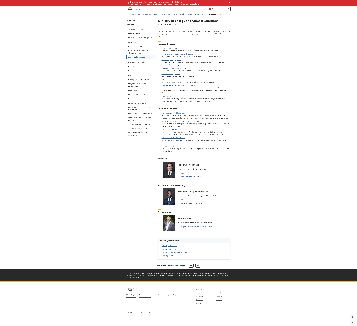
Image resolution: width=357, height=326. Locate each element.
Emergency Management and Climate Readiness (138, 51)
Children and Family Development (140, 38)
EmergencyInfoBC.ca (154, 4)
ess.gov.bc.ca (194, 4)
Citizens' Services (134, 42)
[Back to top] (352, 316)
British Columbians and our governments (136, 14)
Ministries (200, 14)
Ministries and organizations (184, 14)
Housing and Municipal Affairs (139, 80)
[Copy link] (352, 322)
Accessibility (219, 293)
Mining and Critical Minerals (138, 103)
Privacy (198, 303)
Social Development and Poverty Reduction (139, 119)
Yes (191, 266)
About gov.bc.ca (201, 296)
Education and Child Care (137, 46)
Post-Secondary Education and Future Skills (139, 108)
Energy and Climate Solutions (139, 57)
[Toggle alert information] (210, 9)
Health (130, 75)
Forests (131, 71)
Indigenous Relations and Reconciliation (137, 85)
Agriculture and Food (135, 29)
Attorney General (134, 33)
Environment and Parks (136, 62)
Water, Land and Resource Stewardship (137, 134)
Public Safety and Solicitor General (140, 114)
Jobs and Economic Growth (137, 94)
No (198, 266)
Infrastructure (133, 90)
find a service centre (145, 297)
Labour (130, 99)
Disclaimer (199, 300)
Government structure (162, 14)
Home (198, 293)
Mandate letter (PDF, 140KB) (191, 176)
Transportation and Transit (137, 129)
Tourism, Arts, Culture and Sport (139, 124)
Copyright (219, 296)
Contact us (219, 300)
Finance (131, 66)
